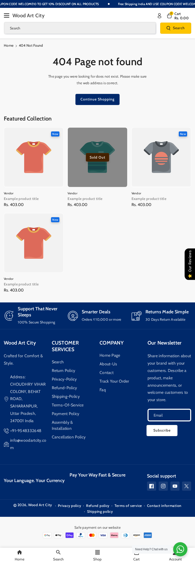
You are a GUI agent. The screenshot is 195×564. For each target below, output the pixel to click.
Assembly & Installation (62, 425)
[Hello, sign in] (159, 15)
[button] (8, 15)
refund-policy (64, 387)
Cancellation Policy (69, 437)
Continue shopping (97, 99)
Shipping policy (100, 511)
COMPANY (112, 343)
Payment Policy (65, 413)
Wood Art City (20, 343)
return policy (63, 370)
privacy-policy (64, 379)
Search (179, 28)
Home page (110, 355)
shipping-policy (66, 396)
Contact (106, 372)
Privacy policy (69, 505)
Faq (103, 389)
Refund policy (97, 505)
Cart (136, 559)
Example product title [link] (21, 198)
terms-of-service (68, 405)
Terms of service (128, 505)
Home (8, 45)
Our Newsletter (165, 343)
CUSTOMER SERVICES (65, 346)
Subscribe (162, 430)
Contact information (164, 505)
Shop (97, 559)
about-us (108, 364)
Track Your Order (114, 381)
